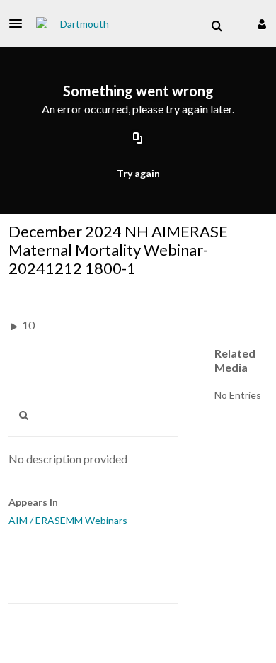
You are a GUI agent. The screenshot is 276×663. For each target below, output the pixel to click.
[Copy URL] (138, 139)
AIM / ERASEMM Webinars (67, 520)
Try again (138, 173)
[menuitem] (216, 26)
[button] (19, 23)
